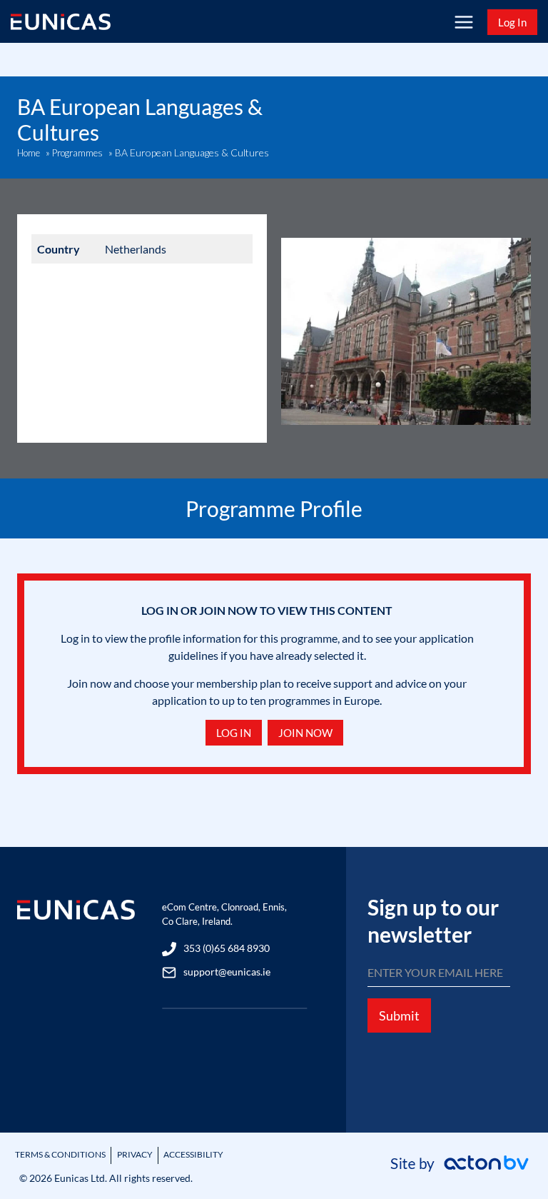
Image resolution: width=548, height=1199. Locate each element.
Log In (512, 22)
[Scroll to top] (513, 1151)
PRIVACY (135, 1154)
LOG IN (233, 732)
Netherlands (135, 249)
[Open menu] (463, 21)
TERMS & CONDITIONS (60, 1154)
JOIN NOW (305, 732)
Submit (399, 1015)
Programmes (77, 153)
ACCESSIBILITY (193, 1154)
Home (28, 153)
